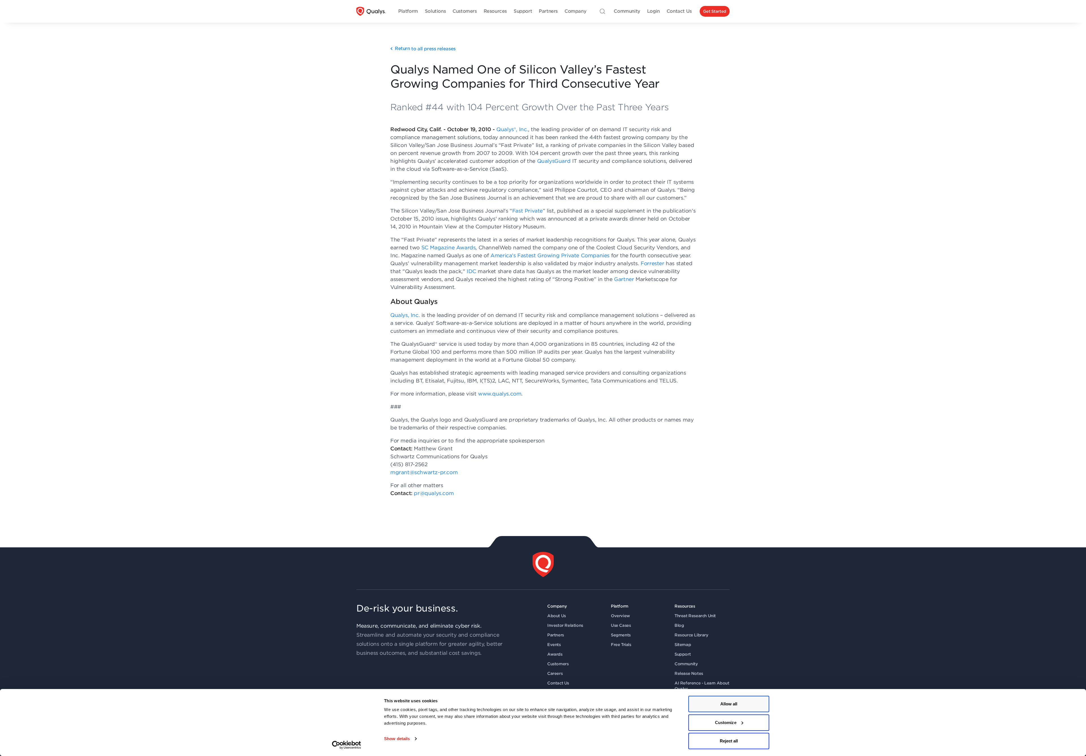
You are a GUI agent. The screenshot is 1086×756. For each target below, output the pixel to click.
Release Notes (689, 673)
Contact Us (558, 683)
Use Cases (621, 625)
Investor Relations (565, 625)
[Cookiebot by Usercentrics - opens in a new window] (346, 745)
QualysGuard (554, 161)
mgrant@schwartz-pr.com (424, 472)
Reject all (729, 740)
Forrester (652, 263)
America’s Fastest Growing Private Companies (549, 255)
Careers (555, 673)
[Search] (602, 11)
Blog (679, 625)
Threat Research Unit (695, 616)
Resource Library (691, 635)
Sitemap (683, 644)
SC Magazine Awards (448, 247)
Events (554, 644)
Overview (620, 616)
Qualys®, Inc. (512, 129)
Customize (725, 722)
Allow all (729, 703)
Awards (555, 654)
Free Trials (621, 644)
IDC (471, 271)
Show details (397, 738)
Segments (621, 635)
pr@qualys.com (434, 493)
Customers (557, 664)
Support (683, 654)
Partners (555, 635)
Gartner (624, 279)
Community (686, 664)
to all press (425, 48)
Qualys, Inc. (405, 315)
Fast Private (527, 211)
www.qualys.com (499, 394)
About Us (556, 616)
